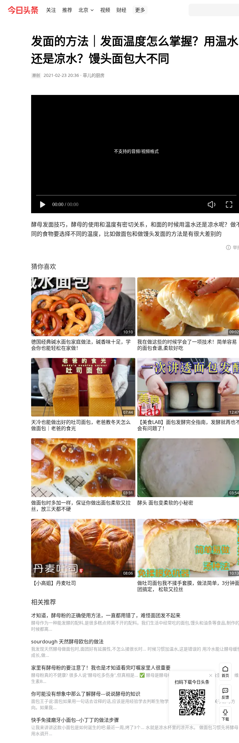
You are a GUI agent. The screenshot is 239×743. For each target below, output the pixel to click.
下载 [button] (224, 714)
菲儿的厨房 (94, 75)
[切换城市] (92, 10)
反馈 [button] (225, 697)
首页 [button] (225, 675)
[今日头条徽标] (23, 10)
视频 (105, 10)
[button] (51, 10)
